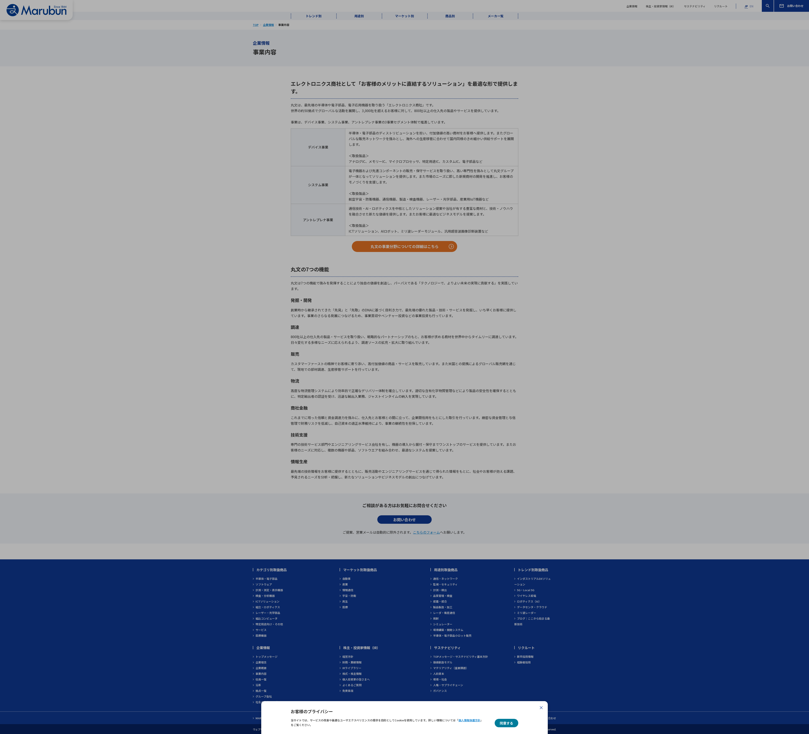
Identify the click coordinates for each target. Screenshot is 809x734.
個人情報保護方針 (469, 720)
